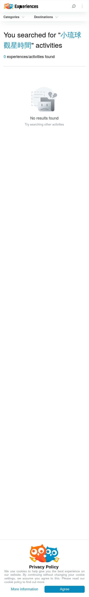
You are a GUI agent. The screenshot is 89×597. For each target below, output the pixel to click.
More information (24, 589)
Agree (64, 589)
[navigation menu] (82, 6)
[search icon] (74, 6)
